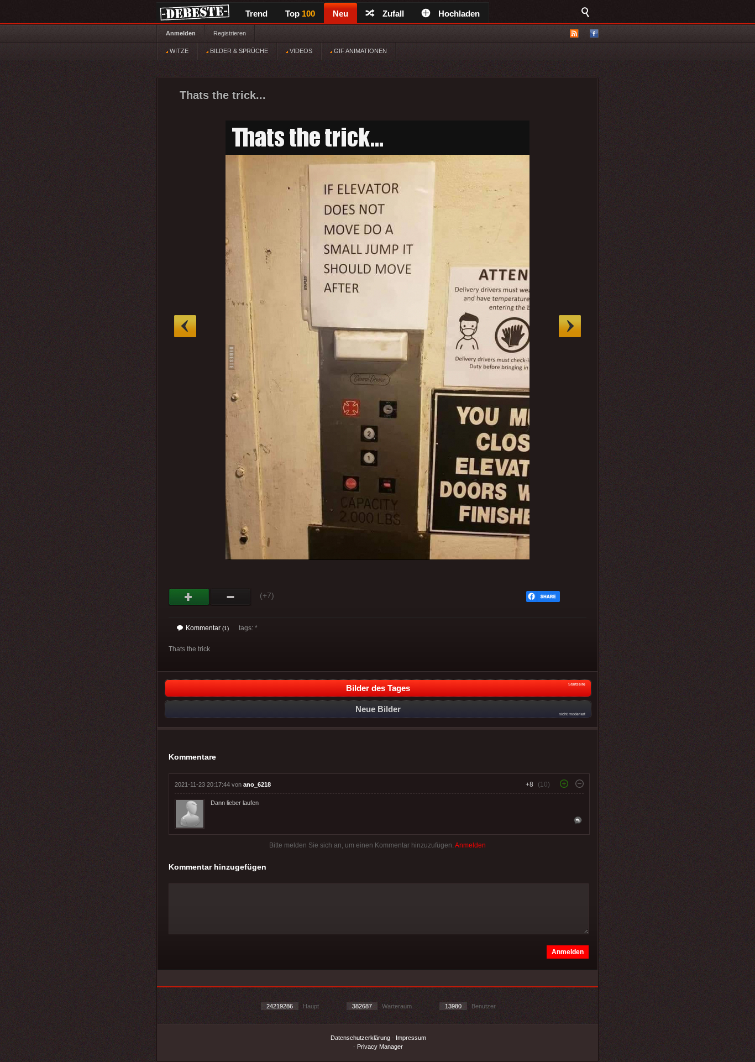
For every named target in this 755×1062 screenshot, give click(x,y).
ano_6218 (257, 784)
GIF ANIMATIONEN (359, 51)
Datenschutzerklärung (360, 1037)
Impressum (411, 1037)
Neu (340, 13)
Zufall (393, 13)
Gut (189, 597)
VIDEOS (300, 51)
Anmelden (181, 33)
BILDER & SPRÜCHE (238, 51)
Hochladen (459, 13)
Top (300, 13)
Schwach (230, 597)
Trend (256, 13)
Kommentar (207, 628)
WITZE (178, 51)
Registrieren (229, 33)
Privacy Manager (380, 1046)
